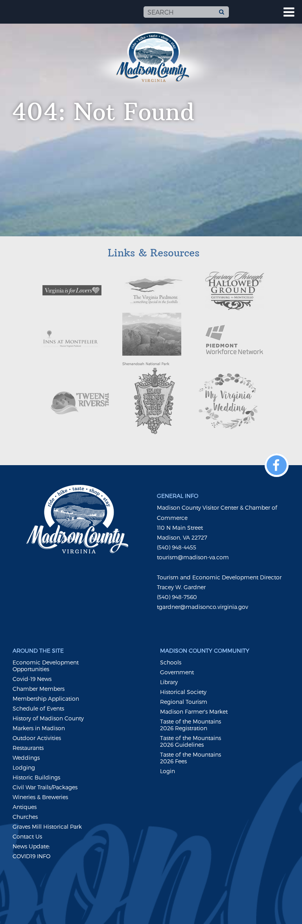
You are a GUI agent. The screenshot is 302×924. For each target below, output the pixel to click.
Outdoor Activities (37, 738)
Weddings (26, 757)
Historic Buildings (36, 777)
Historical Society (183, 691)
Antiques (25, 806)
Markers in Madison (39, 728)
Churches (25, 816)
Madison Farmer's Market (194, 711)
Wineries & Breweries (40, 797)
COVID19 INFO (31, 856)
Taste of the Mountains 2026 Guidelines (190, 741)
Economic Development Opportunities (46, 665)
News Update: (31, 846)
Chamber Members (38, 688)
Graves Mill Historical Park (47, 826)
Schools (170, 662)
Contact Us (27, 836)
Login (167, 771)
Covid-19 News (32, 678)
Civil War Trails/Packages (45, 787)
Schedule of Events (38, 708)
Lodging (24, 767)
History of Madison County (48, 718)
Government (177, 672)
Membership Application (46, 698)
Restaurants (28, 747)
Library (169, 682)
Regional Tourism (183, 701)
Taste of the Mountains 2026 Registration (190, 724)
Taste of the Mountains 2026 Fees (190, 757)
